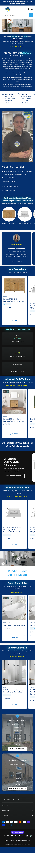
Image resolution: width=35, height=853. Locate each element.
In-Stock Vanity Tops (25, 223)
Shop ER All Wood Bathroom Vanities (17, 385)
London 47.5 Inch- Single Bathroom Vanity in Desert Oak (13, 300)
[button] (3, 9)
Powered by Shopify (25, 844)
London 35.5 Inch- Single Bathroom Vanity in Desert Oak (13, 420)
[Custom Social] (30, 836)
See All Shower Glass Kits (16, 656)
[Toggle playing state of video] (30, 159)
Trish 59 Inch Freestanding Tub (14, 625)
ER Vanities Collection (13, 476)
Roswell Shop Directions (17, 748)
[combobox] (17, 15)
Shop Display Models (16, 46)
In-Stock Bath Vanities (9, 223)
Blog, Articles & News (21, 840)
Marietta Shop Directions (16, 788)
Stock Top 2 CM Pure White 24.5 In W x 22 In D (11, 531)
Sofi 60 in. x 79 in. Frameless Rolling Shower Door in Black (13, 691)
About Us (12, 840)
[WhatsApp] (28, 9)
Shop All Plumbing (16, 592)
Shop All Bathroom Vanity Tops (16, 496)
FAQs (28, 840)
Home (6, 840)
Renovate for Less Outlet (14, 844)
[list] (17, 99)
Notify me (15, 434)
